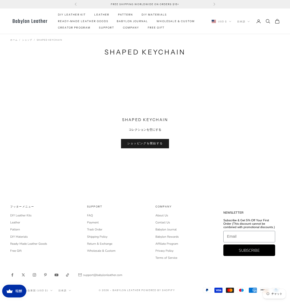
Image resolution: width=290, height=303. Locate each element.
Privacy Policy (164, 251)
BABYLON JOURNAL (132, 21)
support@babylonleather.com (102, 275)
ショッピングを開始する (145, 143)
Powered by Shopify (158, 290)
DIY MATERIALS (154, 14)
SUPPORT (106, 27)
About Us (161, 215)
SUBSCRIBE (249, 250)
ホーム (14, 40)
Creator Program (74, 27)
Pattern (15, 229)
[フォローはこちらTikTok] (67, 275)
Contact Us (162, 222)
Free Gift (16, 251)
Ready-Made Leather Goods (28, 244)
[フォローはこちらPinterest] (45, 275)
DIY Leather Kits (21, 215)
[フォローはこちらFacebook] (12, 275)
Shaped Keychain (49, 40)
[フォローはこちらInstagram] (34, 275)
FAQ (90, 215)
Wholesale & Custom (175, 21)
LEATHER (101, 14)
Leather (15, 222)
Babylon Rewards (167, 237)
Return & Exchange (99, 244)
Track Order (94, 229)
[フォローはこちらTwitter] (23, 275)
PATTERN (125, 14)
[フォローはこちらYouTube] (56, 275)
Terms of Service (166, 258)
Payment (93, 222)
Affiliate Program (166, 244)
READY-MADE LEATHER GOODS (83, 21)
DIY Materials (19, 237)
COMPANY (131, 27)
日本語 (241, 21)
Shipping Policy (97, 237)
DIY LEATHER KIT (72, 14)
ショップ (27, 40)
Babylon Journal (166, 229)
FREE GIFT (156, 27)
